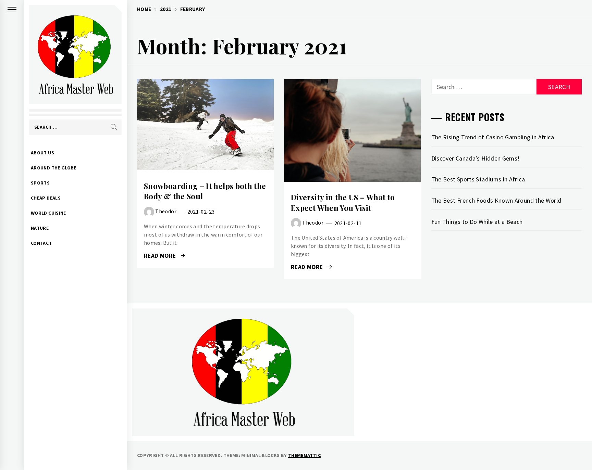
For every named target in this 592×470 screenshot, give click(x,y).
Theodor (165, 211)
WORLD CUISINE (48, 213)
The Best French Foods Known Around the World (496, 200)
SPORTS (40, 183)
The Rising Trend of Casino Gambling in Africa (492, 137)
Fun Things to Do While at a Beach (477, 222)
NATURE (40, 228)
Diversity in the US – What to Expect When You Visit (343, 202)
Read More (205, 124)
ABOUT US (42, 153)
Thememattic (304, 455)
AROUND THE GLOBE (53, 168)
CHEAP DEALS (46, 198)
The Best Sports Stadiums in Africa (478, 179)
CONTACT (41, 243)
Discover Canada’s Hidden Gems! (475, 158)
